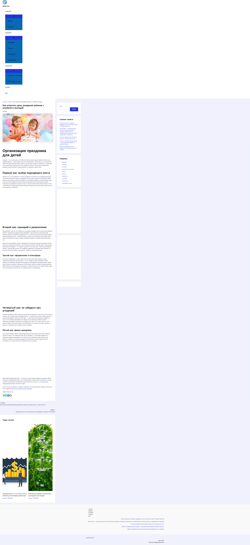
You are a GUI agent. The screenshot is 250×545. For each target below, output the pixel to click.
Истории (7, 87)
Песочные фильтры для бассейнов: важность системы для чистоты (147, 524)
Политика (7, 66)
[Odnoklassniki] (10, 395)
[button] (10, 12)
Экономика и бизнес (15, 81)
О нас (11, 21)
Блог (6, 93)
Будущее (7, 32)
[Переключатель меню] (13, 16)
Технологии (13, 60)
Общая (11, 27)
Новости (6, 6)
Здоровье (12, 42)
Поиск (61, 106)
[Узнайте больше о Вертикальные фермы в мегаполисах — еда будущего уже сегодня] (40, 490)
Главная (7, 11)
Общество (12, 54)
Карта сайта (161, 540)
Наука (11, 48)
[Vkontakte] (8, 395)
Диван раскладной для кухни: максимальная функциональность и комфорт (68, 148)
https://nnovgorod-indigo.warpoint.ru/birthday (21, 388)
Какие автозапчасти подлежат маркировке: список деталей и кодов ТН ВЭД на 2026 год (68, 125)
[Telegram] (6, 395)
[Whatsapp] (4, 395)
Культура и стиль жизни (16, 75)
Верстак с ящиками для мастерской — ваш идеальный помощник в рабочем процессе (68, 143)
